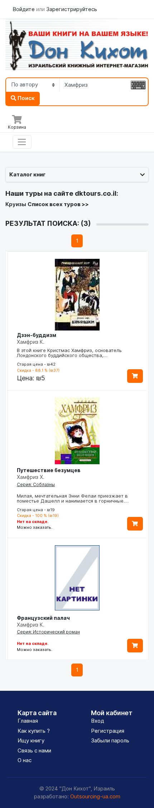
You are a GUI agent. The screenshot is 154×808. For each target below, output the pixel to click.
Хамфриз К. (30, 342)
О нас (25, 760)
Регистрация (107, 730)
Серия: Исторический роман (48, 631)
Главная (28, 720)
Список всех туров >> (58, 204)
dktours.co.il (95, 193)
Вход (97, 720)
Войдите (24, 9)
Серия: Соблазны (36, 484)
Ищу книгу (31, 740)
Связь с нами (34, 750)
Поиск (25, 98)
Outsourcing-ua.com (95, 796)
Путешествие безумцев (49, 470)
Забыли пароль (110, 740)
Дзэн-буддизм (36, 335)
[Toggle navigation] (22, 142)
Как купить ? (34, 730)
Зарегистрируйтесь (71, 9)
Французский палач (43, 618)
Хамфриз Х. (30, 477)
